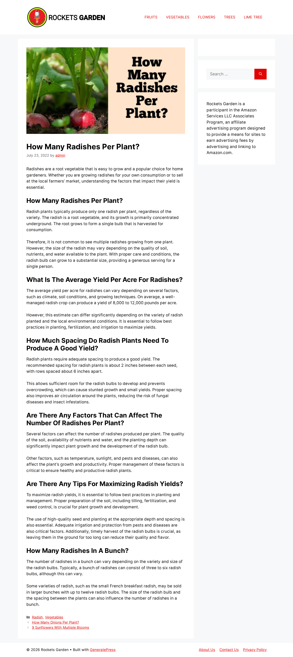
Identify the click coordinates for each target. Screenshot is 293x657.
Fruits (151, 17)
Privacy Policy (255, 650)
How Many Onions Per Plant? (55, 622)
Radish (37, 617)
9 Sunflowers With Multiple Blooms (60, 627)
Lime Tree (253, 17)
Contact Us (229, 650)
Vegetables (177, 17)
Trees (229, 17)
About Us (207, 650)
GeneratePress (103, 650)
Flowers (206, 17)
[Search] (260, 74)
